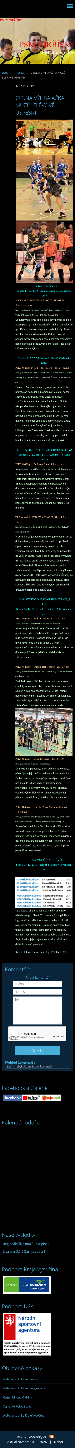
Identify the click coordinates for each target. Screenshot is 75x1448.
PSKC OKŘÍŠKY (11, 20)
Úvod (5, 72)
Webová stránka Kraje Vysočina (23, 1415)
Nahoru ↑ (61, 1442)
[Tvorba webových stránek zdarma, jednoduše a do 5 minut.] (51, 1437)
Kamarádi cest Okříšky (17, 1397)
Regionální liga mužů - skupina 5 (26, 1244)
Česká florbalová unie (17, 1406)
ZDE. (63, 952)
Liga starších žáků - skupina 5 (24, 1251)
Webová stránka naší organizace (24, 1388)
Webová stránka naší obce (20, 1379)
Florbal (19, 72)
